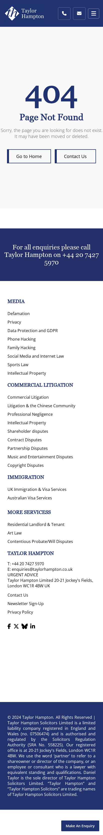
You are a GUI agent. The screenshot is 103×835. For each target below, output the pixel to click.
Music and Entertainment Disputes (40, 457)
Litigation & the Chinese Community (41, 405)
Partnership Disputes (28, 448)
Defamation (19, 313)
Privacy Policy (20, 612)
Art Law (15, 533)
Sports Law (18, 364)
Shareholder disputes (28, 431)
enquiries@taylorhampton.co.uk (42, 569)
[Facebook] (9, 626)
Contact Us (75, 156)
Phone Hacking (22, 339)
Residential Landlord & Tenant (36, 524)
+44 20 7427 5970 (28, 564)
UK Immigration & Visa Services (37, 489)
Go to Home (29, 156)
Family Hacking (22, 347)
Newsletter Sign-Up (26, 603)
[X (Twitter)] (16, 626)
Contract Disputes (25, 440)
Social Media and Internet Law (36, 356)
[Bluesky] (25, 626)
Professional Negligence (30, 414)
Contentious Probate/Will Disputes (40, 541)
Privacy (14, 322)
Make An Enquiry (80, 825)
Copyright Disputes (26, 465)
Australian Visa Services (30, 498)
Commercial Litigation (28, 397)
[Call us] (64, 13)
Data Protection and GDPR (33, 330)
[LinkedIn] (32, 626)
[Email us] (79, 13)
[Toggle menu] (93, 14)
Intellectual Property (27, 373)
